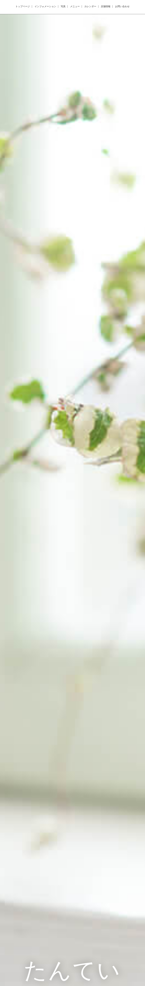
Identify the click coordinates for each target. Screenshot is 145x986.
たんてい (72, 969)
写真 (63, 6)
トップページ (22, 6)
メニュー (75, 6)
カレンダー (90, 6)
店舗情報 (105, 6)
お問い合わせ (122, 6)
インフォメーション (45, 6)
